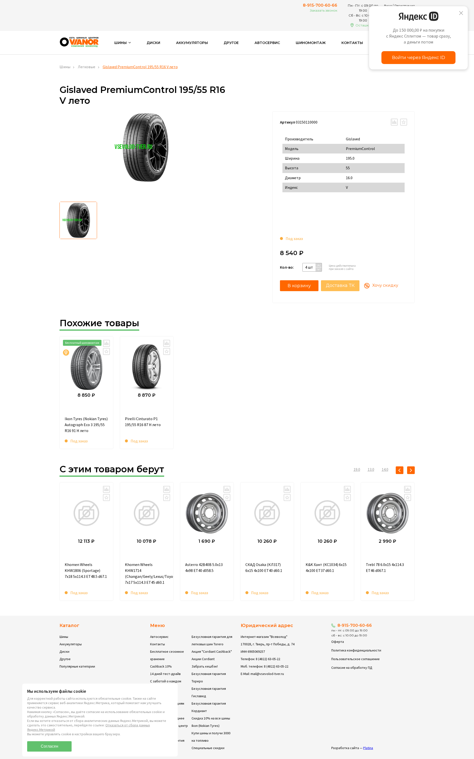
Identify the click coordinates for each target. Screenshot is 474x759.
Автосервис (267, 43)
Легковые (86, 66)
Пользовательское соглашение (355, 659)
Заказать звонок (323, 10)
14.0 (385, 469)
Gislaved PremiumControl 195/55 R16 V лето (140, 66)
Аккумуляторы (192, 43)
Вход (388, 5)
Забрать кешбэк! (205, 666)
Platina (368, 748)
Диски (153, 43)
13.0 (371, 469)
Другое (231, 43)
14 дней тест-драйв (165, 674)
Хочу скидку (385, 285)
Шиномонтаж (311, 43)
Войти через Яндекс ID (418, 57)
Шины (64, 66)
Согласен (49, 746)
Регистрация (405, 5)
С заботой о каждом (165, 681)
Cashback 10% (161, 666)
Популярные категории (77, 666)
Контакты (352, 43)
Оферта (337, 641)
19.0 (357, 469)
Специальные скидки (208, 748)
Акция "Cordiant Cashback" (212, 651)
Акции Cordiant (203, 659)
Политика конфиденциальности (356, 650)
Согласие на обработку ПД (351, 667)
